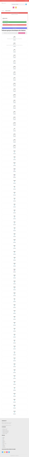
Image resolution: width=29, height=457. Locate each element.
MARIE (3, 437)
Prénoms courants (5, 432)
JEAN (3, 444)
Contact (26, 0)
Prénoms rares (5, 429)
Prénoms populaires (6, 431)
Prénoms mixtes (14, 23)
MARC (3, 442)
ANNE (3, 438)
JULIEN (4, 446)
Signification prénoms (8, 425)
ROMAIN (4, 445)
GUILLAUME (4, 443)
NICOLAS (4, 447)
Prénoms (3, 10)
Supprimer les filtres (14, 14)
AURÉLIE (4, 441)
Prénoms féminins (14, 20)
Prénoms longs (5, 433)
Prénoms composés (6, 430)
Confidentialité (3, 425)
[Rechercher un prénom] (26, 4)
